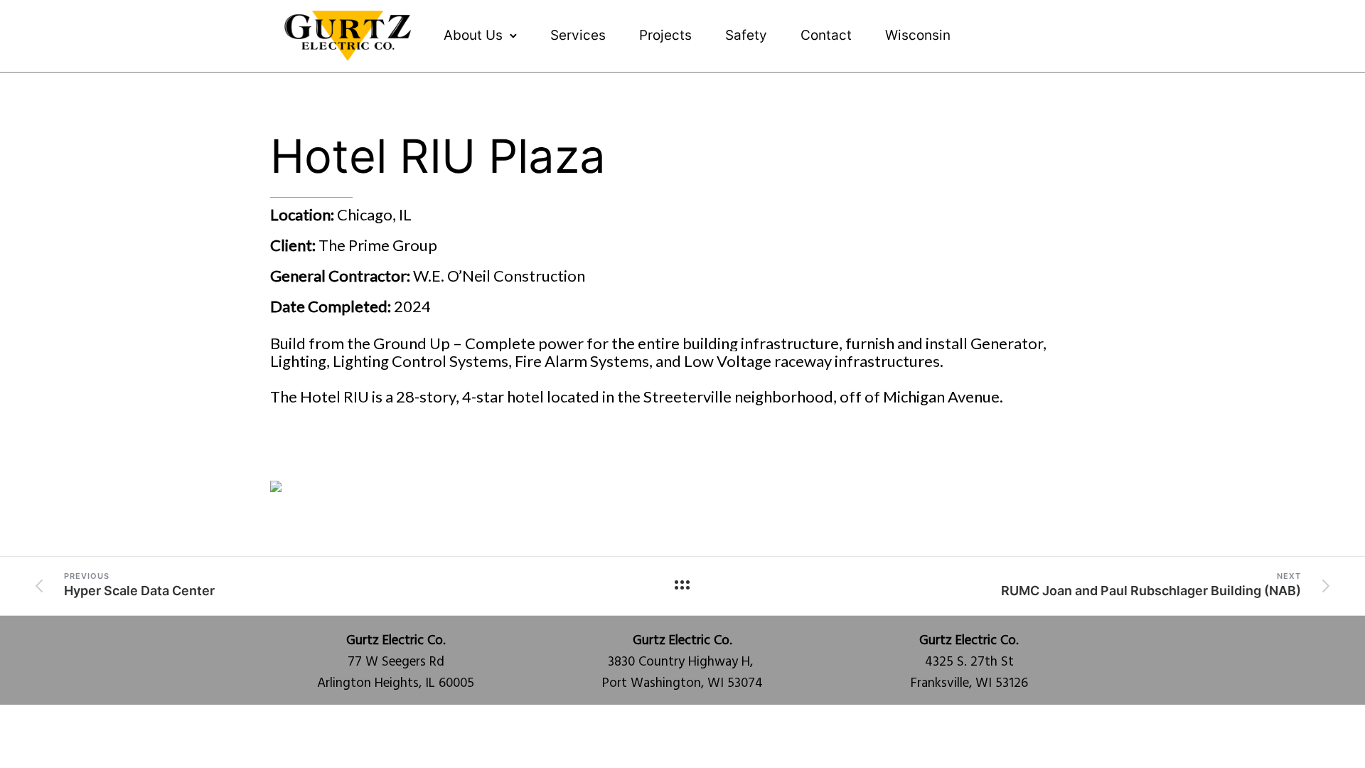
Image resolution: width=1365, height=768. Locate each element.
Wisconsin (918, 35)
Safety (746, 35)
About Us (473, 35)
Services (578, 35)
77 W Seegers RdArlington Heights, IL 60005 (395, 662)
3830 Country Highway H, (682, 651)
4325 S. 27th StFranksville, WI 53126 (969, 662)
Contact (826, 35)
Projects (665, 35)
